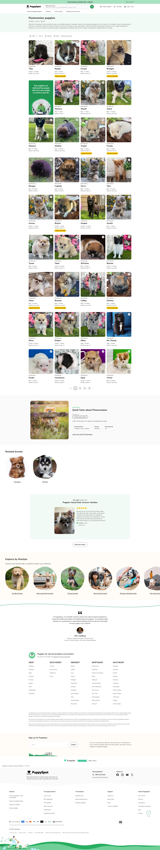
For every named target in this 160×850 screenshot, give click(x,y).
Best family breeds (100, 593)
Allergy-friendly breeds (128, 593)
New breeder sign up (81, 799)
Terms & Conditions (113, 806)
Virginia (115, 700)
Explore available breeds (16, 801)
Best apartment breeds (45, 593)
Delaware (95, 669)
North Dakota (75, 693)
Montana (31, 676)
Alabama (115, 666)
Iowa (72, 673)
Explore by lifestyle (14, 804)
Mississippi (116, 687)
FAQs (109, 802)
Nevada (31, 680)
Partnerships (47, 809)
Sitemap (30, 832)
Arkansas (115, 669)
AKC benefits (47, 802)
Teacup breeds (73, 593)
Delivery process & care (73, 11)
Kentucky (115, 680)
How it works (58, 11)
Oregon (31, 683)
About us (48, 11)
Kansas (73, 676)
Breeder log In (80, 795)
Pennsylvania (95, 697)
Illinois (72, 666)
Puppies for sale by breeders (15, 765)
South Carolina (117, 693)
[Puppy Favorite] (51, 42)
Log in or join (47, 795)
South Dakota (75, 700)
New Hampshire (96, 687)
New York (95, 693)
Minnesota (74, 683)
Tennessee (116, 697)
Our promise (141, 802)
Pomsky (45, 482)
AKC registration (48, 799)
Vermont (94, 704)
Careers (140, 813)
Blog (139, 809)
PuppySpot (5, 765)
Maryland (94, 680)
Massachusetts (96, 683)
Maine (93, 676)
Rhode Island (95, 700)
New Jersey (95, 690)
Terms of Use (13, 832)
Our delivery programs (144, 806)
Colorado (31, 669)
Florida (115, 673)
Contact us (110, 795)
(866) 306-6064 (100, 774)
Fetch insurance (48, 806)
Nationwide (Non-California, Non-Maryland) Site (75, 832)
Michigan (73, 680)
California (31, 666)
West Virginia (117, 704)
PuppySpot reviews (49, 813)
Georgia (115, 676)
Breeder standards (81, 802)
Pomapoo (17, 482)
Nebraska (73, 690)
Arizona (52, 666)
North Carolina (117, 690)
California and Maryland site (52, 832)
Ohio (72, 697)
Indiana (73, 669)
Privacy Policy (22, 832)
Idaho (30, 673)
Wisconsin (74, 704)
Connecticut (95, 666)
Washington (32, 690)
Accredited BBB (39, 832)
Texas (51, 676)
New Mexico (53, 669)
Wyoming (31, 693)
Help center (111, 799)
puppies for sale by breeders (62, 657)
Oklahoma (53, 673)
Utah (30, 687)
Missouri (73, 687)
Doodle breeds (17, 593)
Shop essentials (13, 808)
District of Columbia (97, 673)
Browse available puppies (34, 11)
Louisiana (115, 683)
